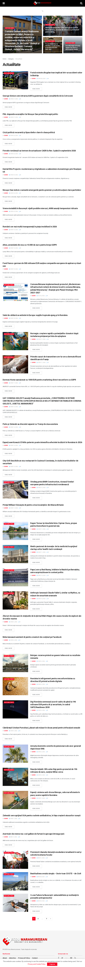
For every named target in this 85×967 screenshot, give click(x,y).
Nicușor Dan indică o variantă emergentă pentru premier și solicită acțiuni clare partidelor (42, 190)
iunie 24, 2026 (14, 174)
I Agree (52, 964)
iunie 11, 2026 (14, 508)
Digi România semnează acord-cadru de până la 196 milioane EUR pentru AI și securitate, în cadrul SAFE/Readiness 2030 (53, 704)
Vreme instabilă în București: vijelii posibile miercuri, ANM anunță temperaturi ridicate (40, 208)
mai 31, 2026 (13, 837)
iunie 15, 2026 (14, 406)
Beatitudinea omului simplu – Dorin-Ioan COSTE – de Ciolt (55, 873)
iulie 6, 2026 (41, 295)
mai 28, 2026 (41, 876)
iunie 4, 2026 (41, 710)
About (5, 958)
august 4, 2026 (16, 53)
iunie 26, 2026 (14, 135)
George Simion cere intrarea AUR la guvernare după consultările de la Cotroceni (38, 96)
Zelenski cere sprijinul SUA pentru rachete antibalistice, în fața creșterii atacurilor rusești (41, 815)
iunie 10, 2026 (41, 575)
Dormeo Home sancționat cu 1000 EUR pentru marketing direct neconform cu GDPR (39, 380)
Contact (35, 958)
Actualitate (10, 28)
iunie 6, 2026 (13, 640)
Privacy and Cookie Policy (36, 964)
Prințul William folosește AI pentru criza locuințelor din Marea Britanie (33, 505)
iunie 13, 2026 (14, 466)
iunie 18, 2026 (14, 318)
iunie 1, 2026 (41, 798)
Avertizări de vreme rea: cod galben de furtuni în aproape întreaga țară (33, 834)
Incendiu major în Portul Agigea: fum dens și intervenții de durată (73, 47)
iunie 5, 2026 (13, 621)
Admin (8, 53)
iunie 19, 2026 (14, 229)
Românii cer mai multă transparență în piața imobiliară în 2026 (30, 226)
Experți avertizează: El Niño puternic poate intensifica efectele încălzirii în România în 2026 (42, 442)
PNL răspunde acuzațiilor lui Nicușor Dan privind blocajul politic (30, 114)
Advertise (12, 958)
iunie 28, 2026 (70, 53)
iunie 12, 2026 (41, 487)
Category (11, 59)
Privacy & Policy (24, 958)
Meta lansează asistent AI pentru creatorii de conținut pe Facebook (32, 637)
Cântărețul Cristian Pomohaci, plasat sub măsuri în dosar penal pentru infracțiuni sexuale (41, 728)
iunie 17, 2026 (41, 339)
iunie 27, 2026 (14, 99)
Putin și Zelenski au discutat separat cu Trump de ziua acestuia (30, 424)
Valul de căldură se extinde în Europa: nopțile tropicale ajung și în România (35, 315)
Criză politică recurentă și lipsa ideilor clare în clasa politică (29, 132)
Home (4, 59)
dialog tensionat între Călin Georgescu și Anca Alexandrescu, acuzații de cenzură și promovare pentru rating (62, 30)
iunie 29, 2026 (50, 35)
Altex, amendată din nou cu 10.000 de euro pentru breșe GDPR (30, 245)
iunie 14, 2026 (14, 445)
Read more (36, 89)
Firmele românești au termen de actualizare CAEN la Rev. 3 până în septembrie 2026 (39, 150)
